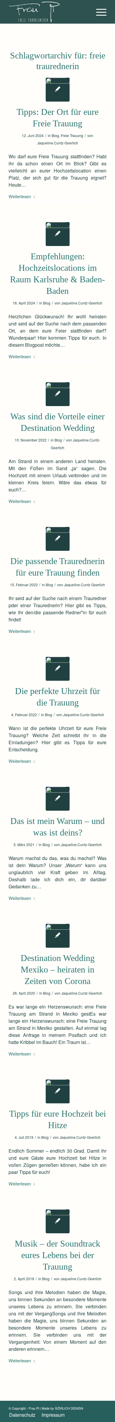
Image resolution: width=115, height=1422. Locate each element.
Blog (55, 135)
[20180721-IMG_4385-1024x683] (58, 799)
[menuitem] (98, 12)
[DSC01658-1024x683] (58, 669)
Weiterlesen (20, 196)
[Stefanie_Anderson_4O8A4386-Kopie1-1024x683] (58, 539)
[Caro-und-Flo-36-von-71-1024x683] (58, 936)
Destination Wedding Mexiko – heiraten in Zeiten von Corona (58, 969)
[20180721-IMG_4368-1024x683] (58, 1221)
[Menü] (98, 12)
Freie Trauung (72, 135)
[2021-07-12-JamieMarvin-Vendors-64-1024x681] (58, 394)
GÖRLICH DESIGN (69, 1408)
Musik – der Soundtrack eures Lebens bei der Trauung (57, 1255)
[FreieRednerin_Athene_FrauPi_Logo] (48, 12)
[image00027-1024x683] (58, 90)
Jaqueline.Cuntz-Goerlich (57, 142)
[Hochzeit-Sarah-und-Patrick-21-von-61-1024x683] (58, 1091)
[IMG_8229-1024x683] (58, 234)
